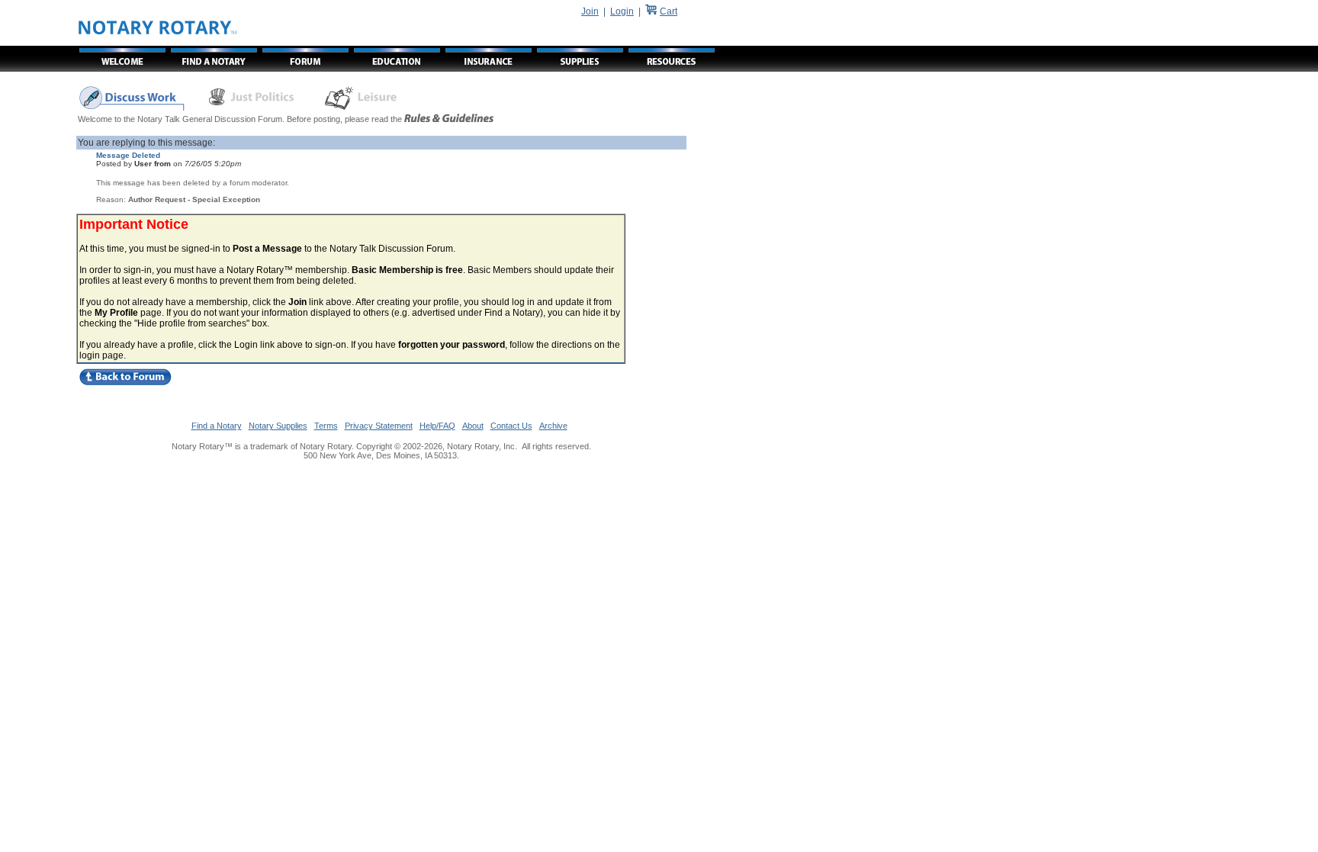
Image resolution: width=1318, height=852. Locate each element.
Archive (553, 425)
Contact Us (511, 425)
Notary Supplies (278, 425)
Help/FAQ (437, 425)
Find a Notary (216, 425)
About (473, 425)
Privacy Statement (379, 425)
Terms (326, 425)
